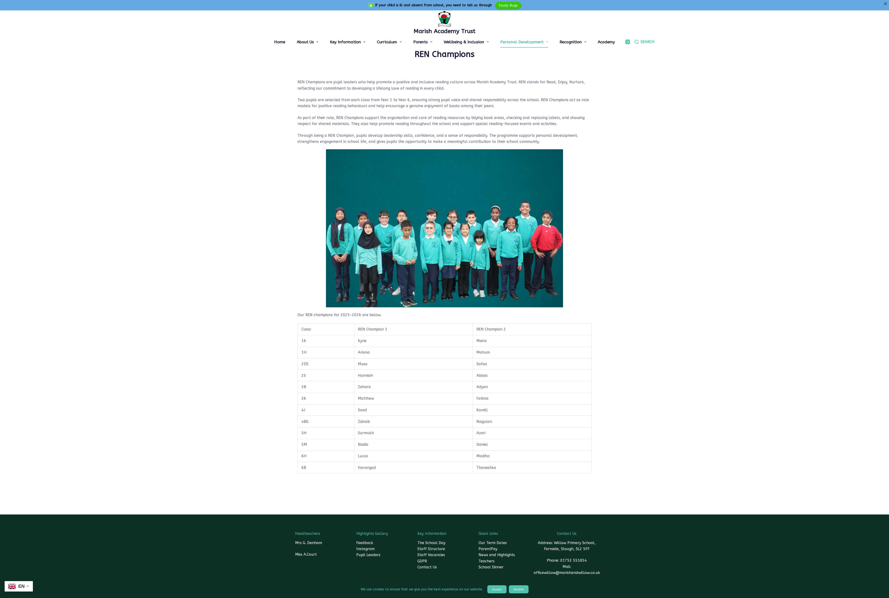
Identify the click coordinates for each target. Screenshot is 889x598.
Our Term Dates (493, 543)
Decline (518, 589)
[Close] (885, 3)
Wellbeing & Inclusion (464, 42)
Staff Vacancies (431, 555)
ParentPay (488, 549)
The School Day (431, 543)
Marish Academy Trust (445, 31)
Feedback (364, 543)
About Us (305, 42)
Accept (497, 589)
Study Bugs (508, 5)
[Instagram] (627, 42)
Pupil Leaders (368, 555)
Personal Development (522, 42)
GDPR (422, 561)
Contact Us (427, 567)
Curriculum (387, 42)
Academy (606, 42)
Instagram (365, 549)
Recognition (571, 42)
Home (279, 42)
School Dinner (491, 567)
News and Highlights (497, 555)
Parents (420, 42)
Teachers (487, 561)
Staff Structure (431, 549)
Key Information (345, 42)
